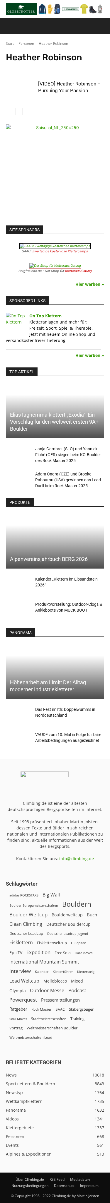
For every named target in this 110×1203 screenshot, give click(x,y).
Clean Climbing (25, 924)
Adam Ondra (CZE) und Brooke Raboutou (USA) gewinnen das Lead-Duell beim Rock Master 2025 (68, 480)
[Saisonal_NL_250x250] (55, 173)
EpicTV (15, 952)
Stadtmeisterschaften (48, 1018)
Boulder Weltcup (28, 914)
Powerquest (23, 1000)
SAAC (60, 1009)
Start (10, 43)
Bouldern (76, 904)
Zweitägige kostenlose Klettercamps (60, 251)
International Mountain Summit (44, 962)
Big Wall (51, 895)
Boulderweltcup (67, 915)
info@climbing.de (76, 858)
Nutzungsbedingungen (29, 1185)
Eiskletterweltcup (52, 942)
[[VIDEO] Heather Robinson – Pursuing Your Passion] (20, 91)
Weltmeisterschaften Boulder (52, 1028)
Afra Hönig (72, 68)
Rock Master (41, 1009)
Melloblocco (55, 981)
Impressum (89, 1185)
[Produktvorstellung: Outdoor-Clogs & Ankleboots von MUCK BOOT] (17, 610)
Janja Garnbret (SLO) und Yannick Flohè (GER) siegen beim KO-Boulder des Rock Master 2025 (68, 454)
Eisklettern (21, 943)
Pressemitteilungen (60, 1000)
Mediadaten (80, 1179)
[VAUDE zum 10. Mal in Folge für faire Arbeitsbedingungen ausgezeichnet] (17, 740)
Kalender (42, 971)
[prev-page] (9, 111)
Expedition (38, 952)
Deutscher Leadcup (26, 933)
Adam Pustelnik (46, 68)
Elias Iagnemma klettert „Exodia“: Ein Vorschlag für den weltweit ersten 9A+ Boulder (54, 422)
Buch (92, 915)
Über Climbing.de (30, 1179)
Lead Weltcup (24, 981)
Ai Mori (92, 68)
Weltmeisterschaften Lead (30, 1037)
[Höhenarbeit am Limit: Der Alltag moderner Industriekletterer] (55, 672)
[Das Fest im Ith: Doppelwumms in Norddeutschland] (17, 715)
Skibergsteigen (81, 1009)
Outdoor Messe (47, 991)
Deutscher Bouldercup (68, 924)
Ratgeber (18, 1009)
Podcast (77, 990)
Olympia (17, 990)
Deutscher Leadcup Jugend (67, 933)
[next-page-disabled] (19, 111)
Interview (20, 971)
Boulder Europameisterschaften (33, 905)
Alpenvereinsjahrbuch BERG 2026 (49, 559)
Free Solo (63, 952)
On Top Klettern (45, 316)
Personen (26, 43)
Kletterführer (63, 972)
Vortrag (16, 1028)
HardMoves (83, 953)
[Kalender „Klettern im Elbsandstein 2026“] (17, 585)
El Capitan (78, 943)
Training (77, 1018)
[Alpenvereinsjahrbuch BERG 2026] (55, 541)
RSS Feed (57, 1179)
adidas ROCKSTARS (23, 895)
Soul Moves (18, 1019)
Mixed (77, 981)
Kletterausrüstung (78, 271)
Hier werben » (89, 284)
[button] (10, 26)
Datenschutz (64, 1185)
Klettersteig (85, 971)
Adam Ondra (18, 68)
